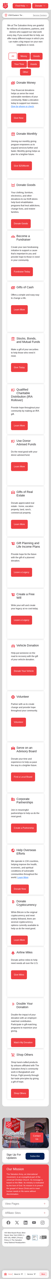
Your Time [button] (19, 64)
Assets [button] (33, 64)
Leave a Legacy (21, 572)
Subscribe (35, 1156)
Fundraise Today (22, 271)
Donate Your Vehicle (24, 671)
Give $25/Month (21, 166)
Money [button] (24, 56)
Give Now (18, 118)
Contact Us (37, 1137)
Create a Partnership (24, 828)
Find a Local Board (23, 777)
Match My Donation (23, 1042)
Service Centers (40, 15)
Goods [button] (36, 56)
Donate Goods (21, 223)
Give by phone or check (22, 106)
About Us (19, 1274)
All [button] (13, 56)
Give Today (19, 367)
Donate (38, 6)
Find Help (20, 6)
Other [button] (25, 72)
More (43, 1274)
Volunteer (18, 722)
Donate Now (20, 889)
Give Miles (19, 975)
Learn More (19, 309)
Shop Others (20, 1093)
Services (31, 1274)
